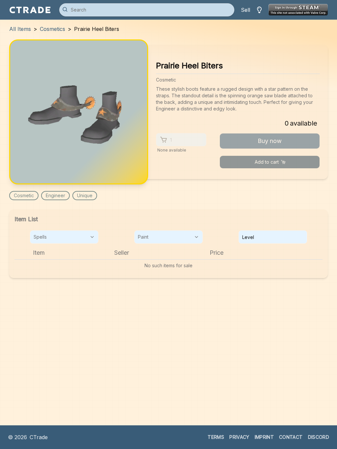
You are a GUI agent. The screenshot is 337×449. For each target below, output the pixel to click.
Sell (245, 10)
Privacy (239, 437)
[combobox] (64, 237)
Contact (290, 437)
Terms (216, 437)
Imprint (264, 437)
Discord (318, 437)
